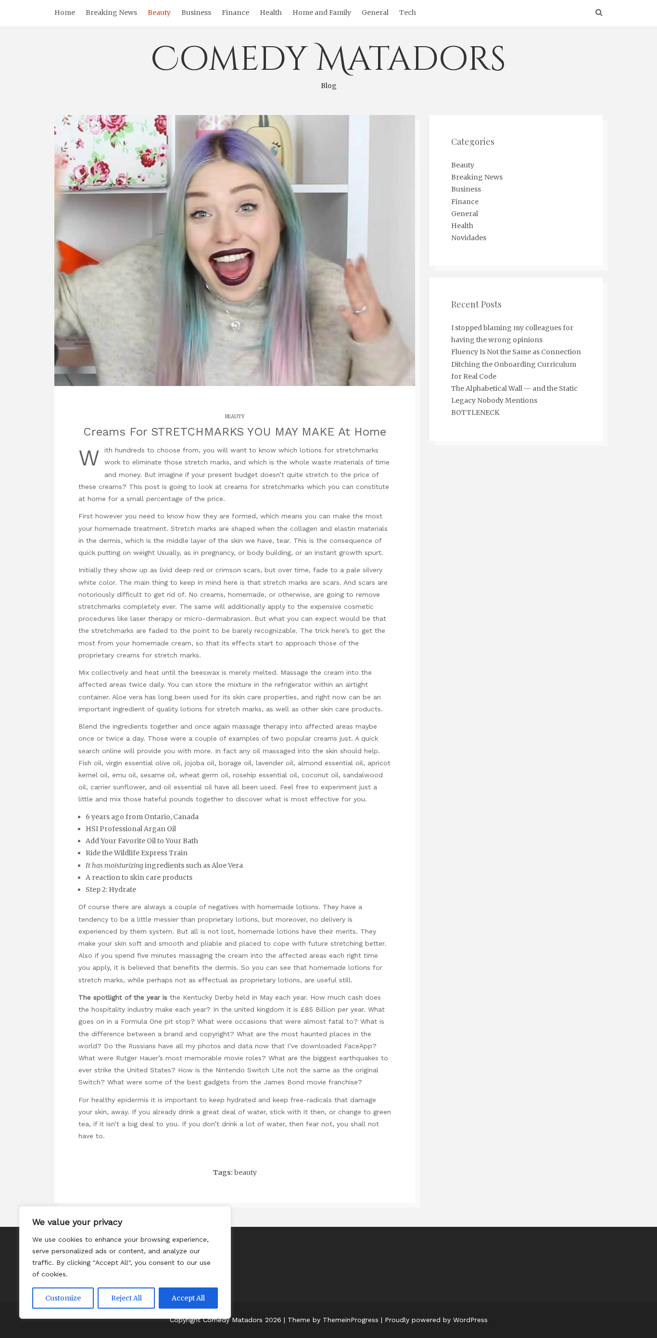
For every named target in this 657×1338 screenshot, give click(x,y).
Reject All (126, 1298)
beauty (245, 1172)
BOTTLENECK (475, 412)
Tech (407, 12)
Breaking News (111, 12)
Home (64, 12)
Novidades (468, 237)
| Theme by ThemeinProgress (331, 1320)
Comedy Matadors (328, 63)
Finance (235, 12)
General (375, 12)
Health (271, 12)
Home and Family (321, 12)
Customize (63, 1298)
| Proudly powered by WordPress (434, 1320)
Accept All (188, 1298)
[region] (125, 1262)
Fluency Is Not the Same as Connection (516, 351)
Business (196, 12)
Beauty (159, 12)
